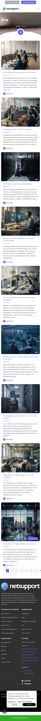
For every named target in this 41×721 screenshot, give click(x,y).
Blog (23, 617)
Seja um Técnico (27, 629)
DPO (23, 625)
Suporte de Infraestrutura (9, 629)
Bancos (3, 650)
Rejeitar (15, 704)
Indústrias (4, 654)
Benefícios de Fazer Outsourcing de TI (19, 544)
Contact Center (6, 662)
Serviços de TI (5, 613)
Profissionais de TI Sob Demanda (17, 129)
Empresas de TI (5, 642)
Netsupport (6, 75)
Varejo (3, 658)
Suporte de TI (33, 538)
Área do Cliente (28, 2)
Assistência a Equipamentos (9, 617)
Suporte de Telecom (7, 633)
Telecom (4, 646)
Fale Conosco (26, 633)
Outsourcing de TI (6, 621)
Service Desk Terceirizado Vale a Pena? (19, 72)
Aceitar (29, 704)
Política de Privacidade (29, 621)
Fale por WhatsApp (21, 718)
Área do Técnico (12, 2)
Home (18, 26)
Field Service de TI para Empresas (17, 184)
